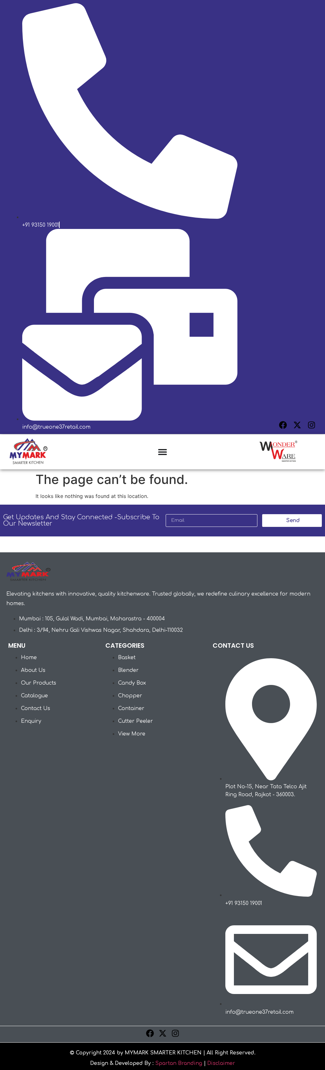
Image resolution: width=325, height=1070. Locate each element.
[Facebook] (283, 425)
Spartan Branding (178, 1063)
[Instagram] (311, 425)
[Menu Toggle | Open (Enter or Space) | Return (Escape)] (162, 452)
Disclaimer (221, 1063)
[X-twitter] (297, 425)
